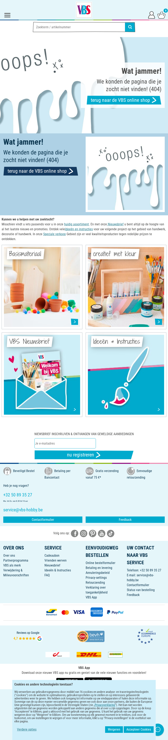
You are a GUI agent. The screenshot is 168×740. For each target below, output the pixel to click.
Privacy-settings (96, 578)
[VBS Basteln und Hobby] (84, 10)
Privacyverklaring (105, 705)
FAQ (47, 575)
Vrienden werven (55, 560)
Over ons (9, 555)
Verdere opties (26, 729)
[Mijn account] (152, 15)
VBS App (91, 597)
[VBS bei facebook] (74, 533)
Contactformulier (43, 520)
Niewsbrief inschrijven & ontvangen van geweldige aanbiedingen (84, 434)
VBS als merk (12, 565)
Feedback (125, 520)
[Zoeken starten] (130, 27)
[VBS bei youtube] (102, 533)
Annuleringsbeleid (98, 573)
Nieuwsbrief (52, 565)
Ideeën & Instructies (57, 570)
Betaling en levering (99, 568)
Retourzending (95, 583)
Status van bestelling (141, 590)
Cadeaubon (51, 555)
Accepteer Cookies (138, 729)
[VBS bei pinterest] (93, 533)
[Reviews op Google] (28, 636)
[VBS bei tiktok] (111, 533)
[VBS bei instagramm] (83, 533)
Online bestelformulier (100, 563)
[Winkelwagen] (161, 15)
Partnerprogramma (15, 560)
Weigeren (114, 729)
